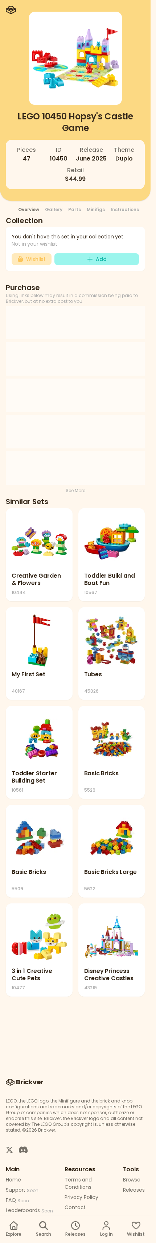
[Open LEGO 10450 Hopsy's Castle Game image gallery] (75, 58)
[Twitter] (9, 1149)
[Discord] (23, 1149)
